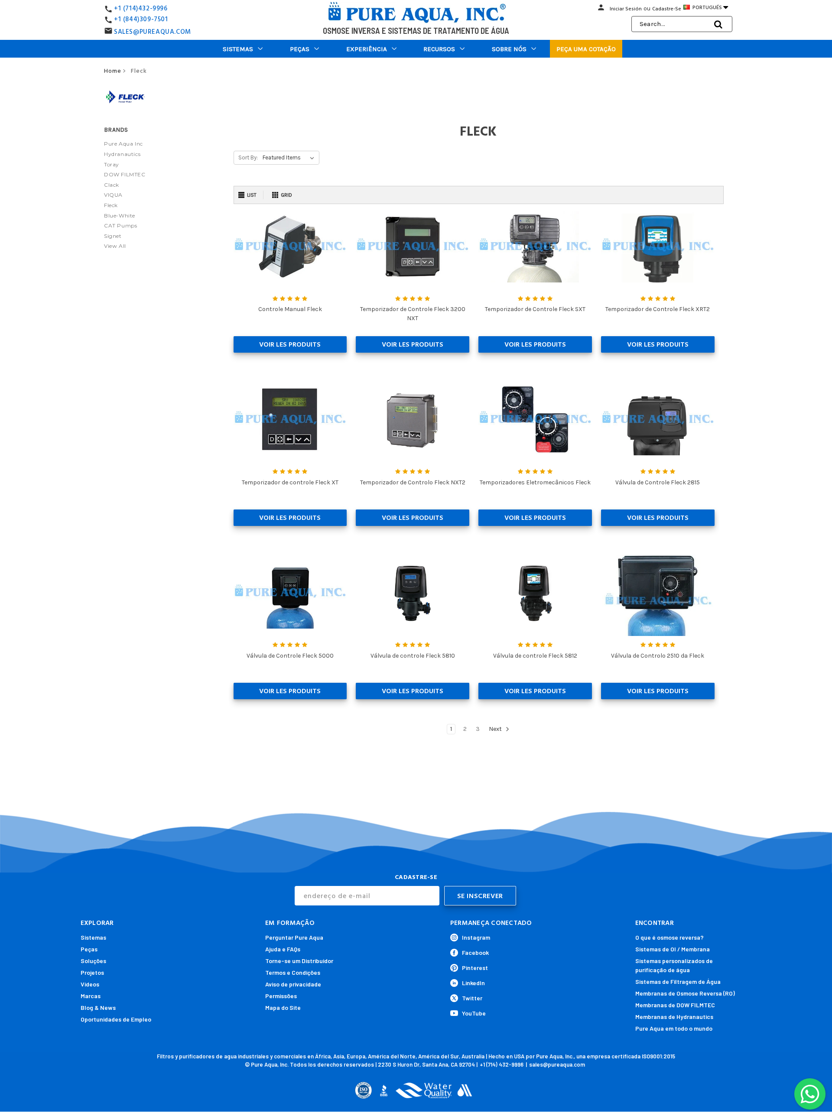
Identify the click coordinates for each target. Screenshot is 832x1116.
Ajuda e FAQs (282, 949)
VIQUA (113, 194)
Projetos (92, 972)
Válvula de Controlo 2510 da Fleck (657, 655)
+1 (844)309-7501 (141, 19)
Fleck (111, 205)
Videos (90, 984)
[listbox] (290, 157)
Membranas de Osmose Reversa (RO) (685, 993)
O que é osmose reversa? (669, 937)
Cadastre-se (666, 9)
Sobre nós (509, 49)
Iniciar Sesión (626, 9)
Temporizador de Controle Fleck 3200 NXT (412, 313)
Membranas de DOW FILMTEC (675, 1005)
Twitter (472, 998)
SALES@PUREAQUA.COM (152, 31)
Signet (113, 236)
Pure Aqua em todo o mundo (673, 1028)
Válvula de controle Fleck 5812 (535, 655)
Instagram (476, 937)
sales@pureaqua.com (557, 1064)
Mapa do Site (283, 1007)
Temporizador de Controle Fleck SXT (535, 309)
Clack (111, 185)
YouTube (474, 1013)
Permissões (281, 995)
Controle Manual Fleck (290, 309)
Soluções (93, 960)
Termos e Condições (292, 972)
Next (496, 729)
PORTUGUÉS (709, 7)
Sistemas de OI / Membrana (672, 949)
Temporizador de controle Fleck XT (290, 482)
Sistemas (238, 49)
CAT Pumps (120, 225)
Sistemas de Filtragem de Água (678, 981)
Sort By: (248, 157)
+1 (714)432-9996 (141, 8)
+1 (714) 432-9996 (501, 1064)
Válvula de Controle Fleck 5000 (290, 655)
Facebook (475, 952)
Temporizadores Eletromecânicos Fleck (535, 482)
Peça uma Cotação (586, 49)
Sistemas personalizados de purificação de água (674, 965)
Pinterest (475, 967)
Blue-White (119, 215)
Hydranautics (122, 154)
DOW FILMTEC (125, 174)
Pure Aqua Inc (123, 143)
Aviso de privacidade (293, 984)
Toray (111, 164)
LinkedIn (473, 982)
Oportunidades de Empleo (116, 1019)
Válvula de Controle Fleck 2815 (657, 482)
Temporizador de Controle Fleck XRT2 (657, 309)
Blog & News (98, 1007)
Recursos (439, 49)
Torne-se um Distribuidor (299, 960)
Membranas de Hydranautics (674, 1016)
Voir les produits (290, 344)
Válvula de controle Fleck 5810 (412, 655)
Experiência (366, 49)
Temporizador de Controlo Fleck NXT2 (412, 482)
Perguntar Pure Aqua (294, 937)
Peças (299, 49)
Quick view (290, 247)
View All (115, 246)
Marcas (91, 995)
